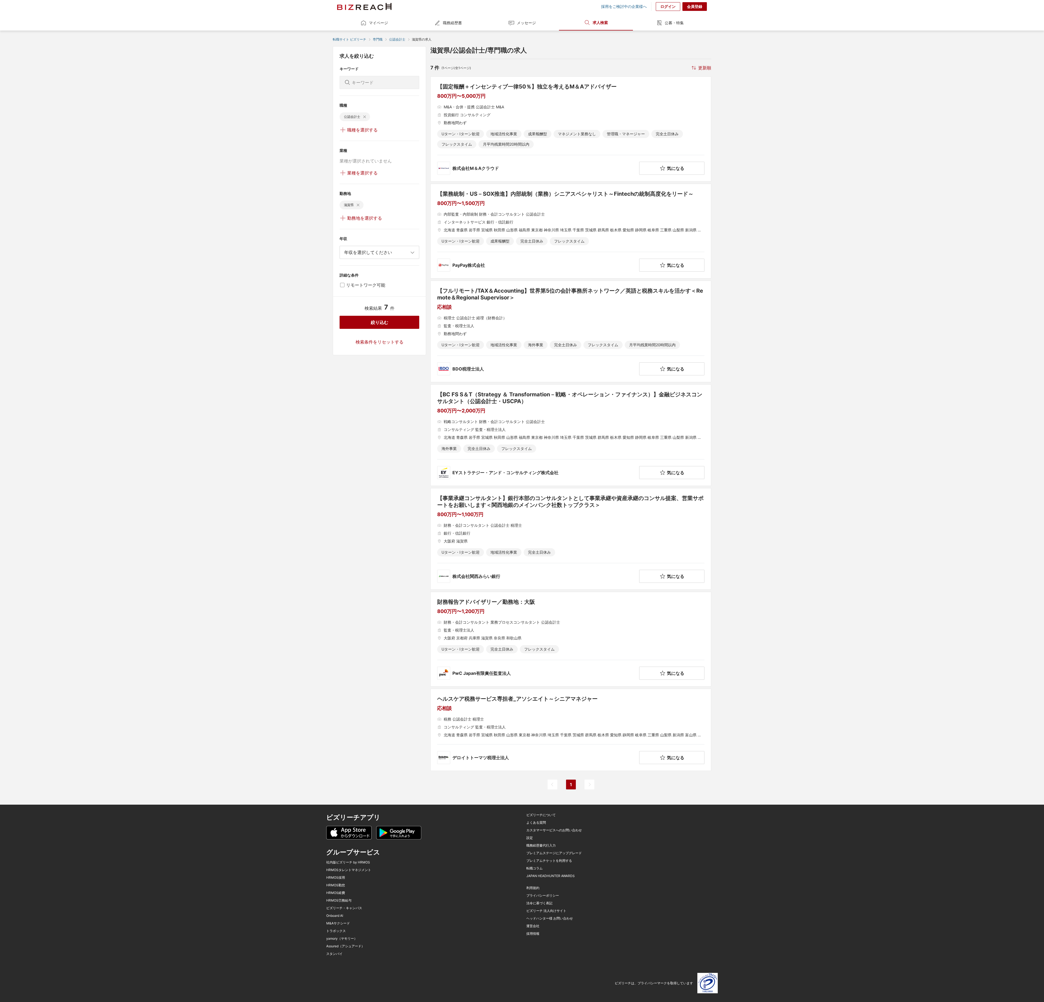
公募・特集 (674, 22)
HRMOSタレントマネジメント (348, 870)
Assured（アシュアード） (345, 946)
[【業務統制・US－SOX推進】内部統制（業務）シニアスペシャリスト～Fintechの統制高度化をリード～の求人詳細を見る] (571, 231)
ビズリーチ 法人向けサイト (546, 910)
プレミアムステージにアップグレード (554, 853)
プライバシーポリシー (542, 895)
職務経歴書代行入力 (541, 845)
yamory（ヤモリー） (341, 938)
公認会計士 (397, 39)
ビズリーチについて (541, 815)
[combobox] (379, 252)
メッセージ (526, 22)
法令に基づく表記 (539, 903)
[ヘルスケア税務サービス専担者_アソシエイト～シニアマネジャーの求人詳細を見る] (571, 730)
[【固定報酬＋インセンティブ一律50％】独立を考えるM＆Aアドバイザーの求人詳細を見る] (571, 129)
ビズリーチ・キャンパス (344, 908)
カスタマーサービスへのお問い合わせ (554, 830)
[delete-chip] (364, 117)
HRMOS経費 (335, 892)
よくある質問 (536, 822)
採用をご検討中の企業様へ (624, 6)
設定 (529, 837)
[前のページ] (552, 784)
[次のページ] (589, 784)
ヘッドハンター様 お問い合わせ (549, 918)
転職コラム (534, 868)
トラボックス (336, 931)
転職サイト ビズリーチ (349, 39)
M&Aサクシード (338, 923)
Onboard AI (334, 915)
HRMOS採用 (335, 877)
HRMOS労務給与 (339, 900)
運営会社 (532, 926)
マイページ (378, 22)
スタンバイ (334, 953)
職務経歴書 (452, 22)
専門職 (378, 39)
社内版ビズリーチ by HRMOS (348, 862)
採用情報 (532, 933)
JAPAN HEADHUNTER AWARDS (550, 876)
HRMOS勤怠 (335, 885)
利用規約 (532, 888)
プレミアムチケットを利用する (549, 860)
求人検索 (600, 22)
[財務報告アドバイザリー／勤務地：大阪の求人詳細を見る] (571, 639)
